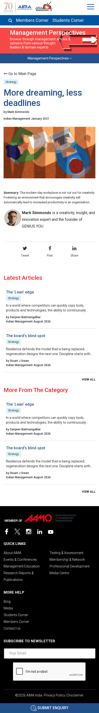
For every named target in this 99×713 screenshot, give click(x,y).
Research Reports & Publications (19, 576)
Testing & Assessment (66, 553)
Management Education (22, 566)
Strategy (11, 82)
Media (8, 608)
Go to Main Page (22, 73)
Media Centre (59, 573)
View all (88, 379)
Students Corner (68, 20)
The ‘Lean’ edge (20, 292)
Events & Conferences (20, 559)
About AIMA (12, 553)
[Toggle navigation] (91, 6)
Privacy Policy (54, 695)
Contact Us (12, 628)
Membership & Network (67, 559)
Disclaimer (75, 695)
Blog (7, 601)
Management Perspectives (48, 58)
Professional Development (70, 566)
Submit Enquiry (52, 708)
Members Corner (32, 20)
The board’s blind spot (25, 335)
